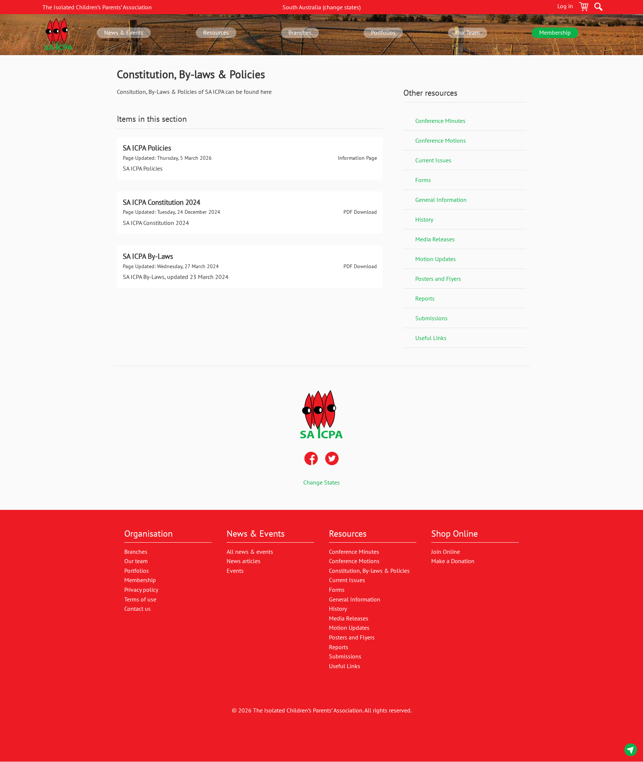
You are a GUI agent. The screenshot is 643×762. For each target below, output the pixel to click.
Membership (555, 32)
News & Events (123, 32)
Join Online (445, 551)
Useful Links (431, 338)
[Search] (598, 7)
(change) (321, 7)
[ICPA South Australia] (58, 34)
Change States (321, 482)
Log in (565, 6)
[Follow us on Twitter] (332, 459)
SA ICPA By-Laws (250, 266)
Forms (423, 180)
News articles (243, 561)
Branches (299, 32)
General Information (441, 199)
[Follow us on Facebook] (311, 459)
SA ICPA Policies (250, 158)
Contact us (630, 751)
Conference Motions (440, 140)
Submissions (431, 318)
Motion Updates (435, 259)
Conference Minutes (440, 120)
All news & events (250, 551)
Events (235, 570)
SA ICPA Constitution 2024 (250, 212)
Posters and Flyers (438, 278)
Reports (425, 298)
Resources (216, 32)
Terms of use (140, 599)
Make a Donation (452, 561)
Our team (136, 561)
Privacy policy (141, 589)
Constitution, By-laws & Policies (369, 570)
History (424, 219)
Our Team (467, 32)
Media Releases (435, 239)
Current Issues (433, 160)
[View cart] (583, 7)
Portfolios (383, 32)
